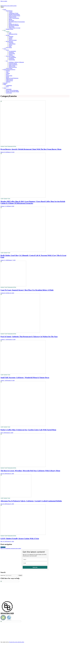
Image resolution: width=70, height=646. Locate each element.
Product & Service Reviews (9, 69)
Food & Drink (12, 53)
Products (8, 70)
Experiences (11, 52)
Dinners (10, 38)
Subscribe (35, 567)
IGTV (7, 86)
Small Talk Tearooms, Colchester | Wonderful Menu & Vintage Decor (25, 377)
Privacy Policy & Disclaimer (12, 90)
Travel (4, 48)
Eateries (7, 31)
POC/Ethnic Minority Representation (17, 21)
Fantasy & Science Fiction (14, 15)
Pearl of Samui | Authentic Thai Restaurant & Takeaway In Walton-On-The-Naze (29, 336)
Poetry (10, 23)
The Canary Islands (10, 56)
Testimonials (8, 89)
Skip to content (4, 1)
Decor (7, 74)
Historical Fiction (12, 16)
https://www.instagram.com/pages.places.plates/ (11, 548)
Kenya (7, 50)
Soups (10, 46)
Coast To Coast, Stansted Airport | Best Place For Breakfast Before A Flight (27, 290)
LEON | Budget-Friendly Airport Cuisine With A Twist (20, 538)
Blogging (5, 83)
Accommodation (12, 51)
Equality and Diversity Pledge (12, 91)
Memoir (10, 19)
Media (4, 84)
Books (4, 9)
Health (7, 76)
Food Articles (9, 47)
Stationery (8, 81)
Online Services (9, 80)
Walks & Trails (12, 65)
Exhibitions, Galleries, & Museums (16, 62)
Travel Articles (9, 68)
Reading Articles (9, 29)
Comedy (10, 12)
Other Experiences (13, 67)
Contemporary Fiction (13, 13)
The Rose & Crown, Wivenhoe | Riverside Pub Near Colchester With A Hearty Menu (30, 471)
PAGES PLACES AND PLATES (16, 642)
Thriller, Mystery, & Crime (14, 27)
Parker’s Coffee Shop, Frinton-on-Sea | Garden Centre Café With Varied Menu (28, 430)
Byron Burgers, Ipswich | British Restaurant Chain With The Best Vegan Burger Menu (31, 149)
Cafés (10, 32)
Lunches (10, 37)
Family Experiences (13, 64)
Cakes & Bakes (12, 43)
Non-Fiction (11, 20)
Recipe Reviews (9, 41)
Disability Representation (14, 14)
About (4, 87)
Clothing (8, 73)
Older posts (3, 547)
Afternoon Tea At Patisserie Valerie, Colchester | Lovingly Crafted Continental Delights (31, 501)
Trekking (11, 54)
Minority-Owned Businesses (12, 78)
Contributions (9, 85)
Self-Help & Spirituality (14, 25)
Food (4, 30)
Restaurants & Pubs (13, 34)
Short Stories (11, 26)
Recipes (7, 35)
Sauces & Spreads (13, 40)
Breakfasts (11, 36)
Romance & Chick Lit (13, 24)
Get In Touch (9, 92)
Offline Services (9, 79)
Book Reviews (9, 10)
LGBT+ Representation (14, 18)
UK (7, 61)
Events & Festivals (13, 63)
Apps (7, 72)
